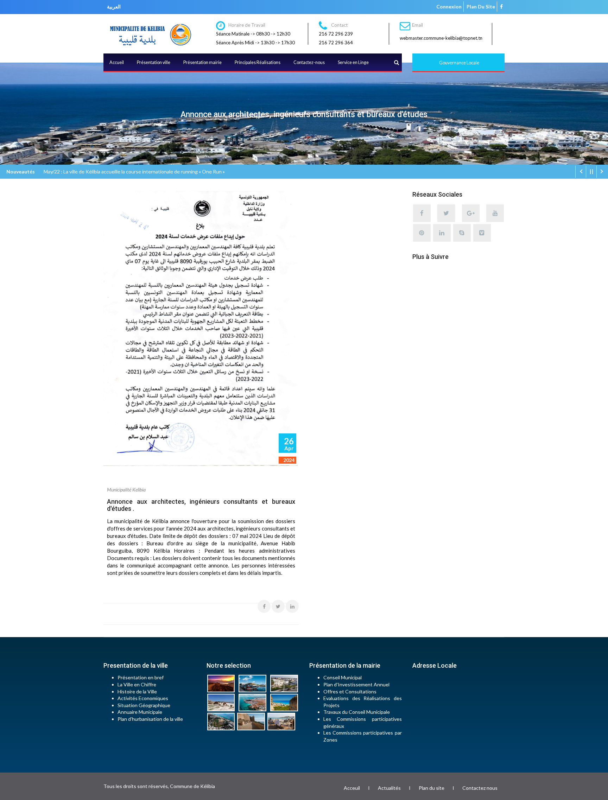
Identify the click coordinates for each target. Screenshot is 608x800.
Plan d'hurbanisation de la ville (150, 719)
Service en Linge (353, 62)
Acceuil (352, 788)
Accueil (116, 62)
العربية (114, 6)
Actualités (389, 788)
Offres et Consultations (349, 691)
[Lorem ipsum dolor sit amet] (222, 683)
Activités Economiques (143, 698)
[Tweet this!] (278, 606)
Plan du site (481, 6)
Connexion (449, 6)
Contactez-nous (309, 62)
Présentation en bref (141, 677)
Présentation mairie (202, 62)
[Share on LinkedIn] (292, 606)
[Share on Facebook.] (264, 606)
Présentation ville (153, 62)
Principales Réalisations (257, 62)
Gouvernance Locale (459, 62)
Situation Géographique (144, 705)
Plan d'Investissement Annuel (356, 684)
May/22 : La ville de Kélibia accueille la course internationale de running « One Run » (134, 171)
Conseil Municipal (342, 677)
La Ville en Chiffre (137, 684)
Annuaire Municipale (140, 712)
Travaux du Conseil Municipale (356, 712)
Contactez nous (480, 788)
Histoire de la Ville (137, 691)
